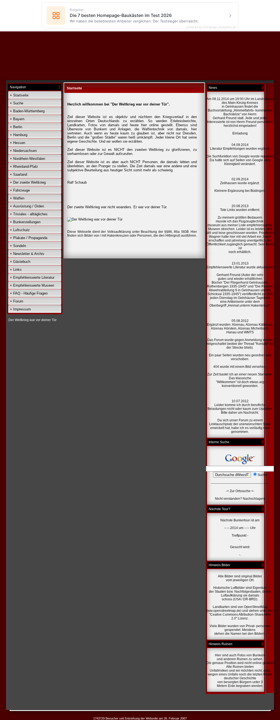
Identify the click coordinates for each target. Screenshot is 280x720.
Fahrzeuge (21, 190)
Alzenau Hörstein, (224, 328)
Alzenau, (238, 325)
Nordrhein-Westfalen (29, 159)
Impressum (22, 309)
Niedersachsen (25, 151)
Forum (18, 301)
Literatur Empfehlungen (228, 149)
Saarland (20, 174)
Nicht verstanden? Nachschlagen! (240, 499)
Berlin (17, 127)
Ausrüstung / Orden (28, 206)
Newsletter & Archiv (28, 254)
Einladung (240, 133)
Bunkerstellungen (26, 222)
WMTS (249, 332)
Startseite (20, 95)
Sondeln (19, 246)
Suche (18, 103)
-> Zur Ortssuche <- (240, 491)
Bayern (18, 119)
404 (216, 367)
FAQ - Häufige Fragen (30, 293)
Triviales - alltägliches (30, 214)
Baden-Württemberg (29, 111)
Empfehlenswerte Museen (33, 285)
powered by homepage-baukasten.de (211, 26)
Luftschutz (21, 230)
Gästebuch (21, 262)
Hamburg (20, 135)
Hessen (19, 143)
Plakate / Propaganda (30, 238)
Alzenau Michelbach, (253, 328)
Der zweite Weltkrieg (29, 182)
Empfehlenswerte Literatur (33, 277)
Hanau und (234, 332)
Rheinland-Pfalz (25, 166)
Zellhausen (229, 183)
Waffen (18, 198)
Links (17, 270)
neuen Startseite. (260, 374)
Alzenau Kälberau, (259, 325)
